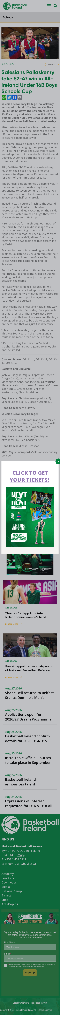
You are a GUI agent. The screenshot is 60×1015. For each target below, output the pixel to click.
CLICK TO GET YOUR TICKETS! (29, 476)
